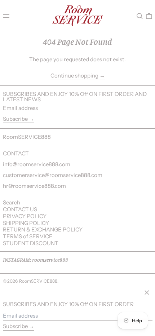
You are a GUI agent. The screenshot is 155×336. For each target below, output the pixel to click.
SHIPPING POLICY (26, 223)
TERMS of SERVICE (28, 236)
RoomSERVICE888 (27, 136)
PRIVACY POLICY (24, 216)
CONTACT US (20, 209)
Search (11, 202)
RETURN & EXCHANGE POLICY (43, 229)
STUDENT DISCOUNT (30, 243)
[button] (139, 16)
